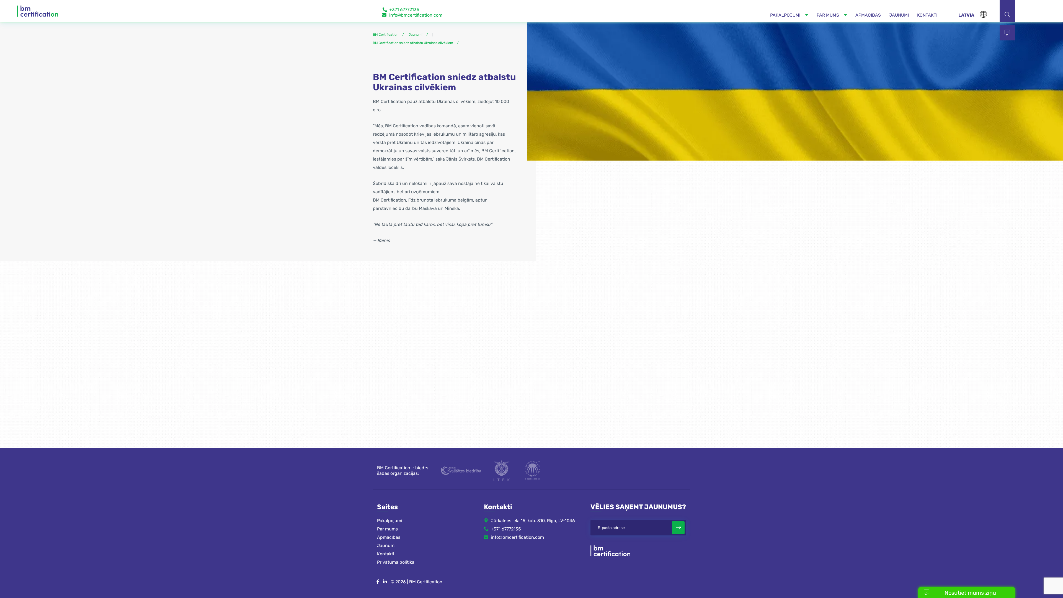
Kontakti (385, 553)
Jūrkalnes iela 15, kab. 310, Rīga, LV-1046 (533, 520)
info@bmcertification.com (415, 15)
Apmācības (388, 537)
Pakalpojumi (389, 520)
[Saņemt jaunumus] (678, 527)
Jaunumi (386, 545)
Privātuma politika (395, 562)
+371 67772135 (404, 9)
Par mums (387, 529)
